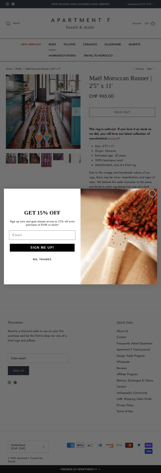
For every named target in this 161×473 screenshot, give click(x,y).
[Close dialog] (152, 193)
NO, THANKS (42, 259)
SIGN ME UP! (42, 247)
